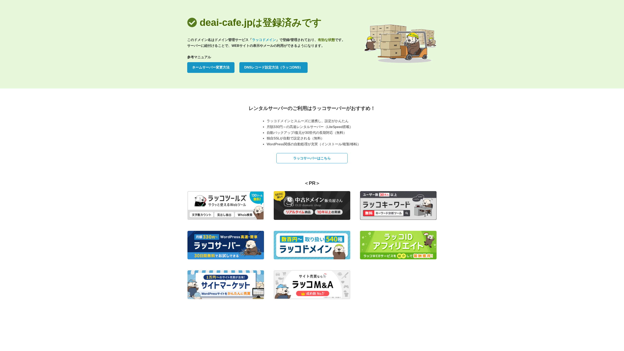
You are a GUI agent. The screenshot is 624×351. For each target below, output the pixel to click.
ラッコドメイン (264, 40)
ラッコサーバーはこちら (312, 158)
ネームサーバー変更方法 (211, 67)
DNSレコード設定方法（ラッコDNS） (273, 67)
